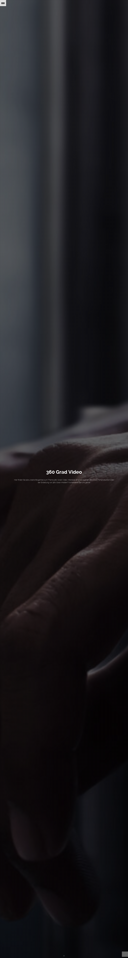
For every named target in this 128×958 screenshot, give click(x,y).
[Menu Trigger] (3, 3)
